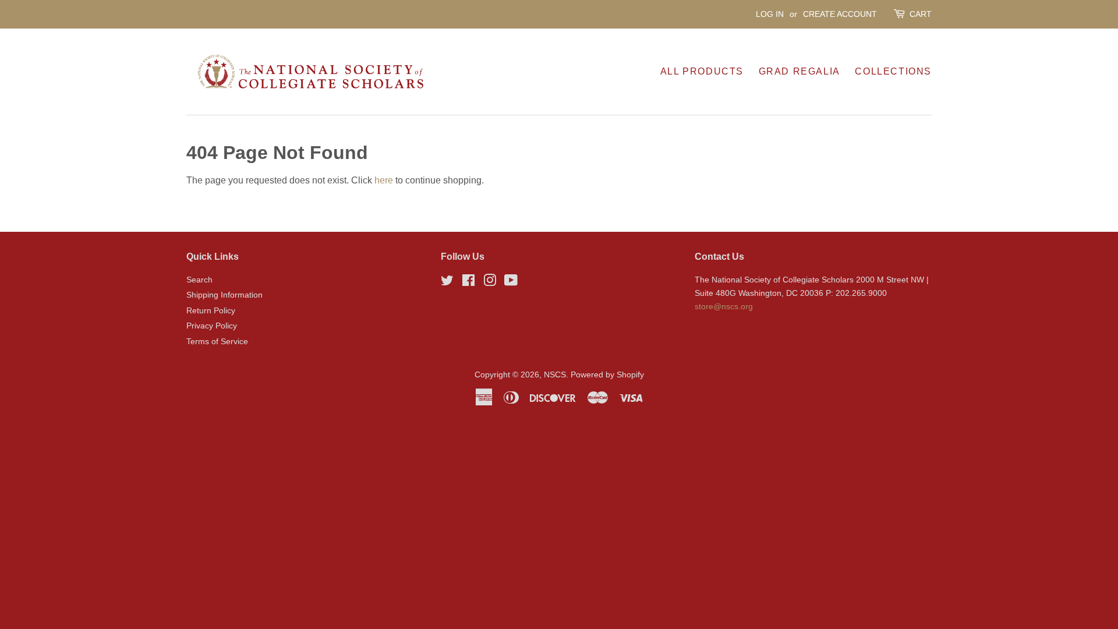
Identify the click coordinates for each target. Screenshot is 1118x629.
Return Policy (210, 310)
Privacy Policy (211, 325)
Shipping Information (224, 295)
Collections (893, 71)
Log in (770, 14)
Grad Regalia (799, 71)
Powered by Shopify (607, 374)
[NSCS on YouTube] (511, 282)
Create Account (840, 14)
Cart (921, 14)
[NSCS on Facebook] (468, 282)
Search (199, 279)
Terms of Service (217, 341)
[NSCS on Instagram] (489, 282)
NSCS (555, 374)
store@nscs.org (724, 306)
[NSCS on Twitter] (447, 282)
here (383, 180)
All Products (702, 71)
